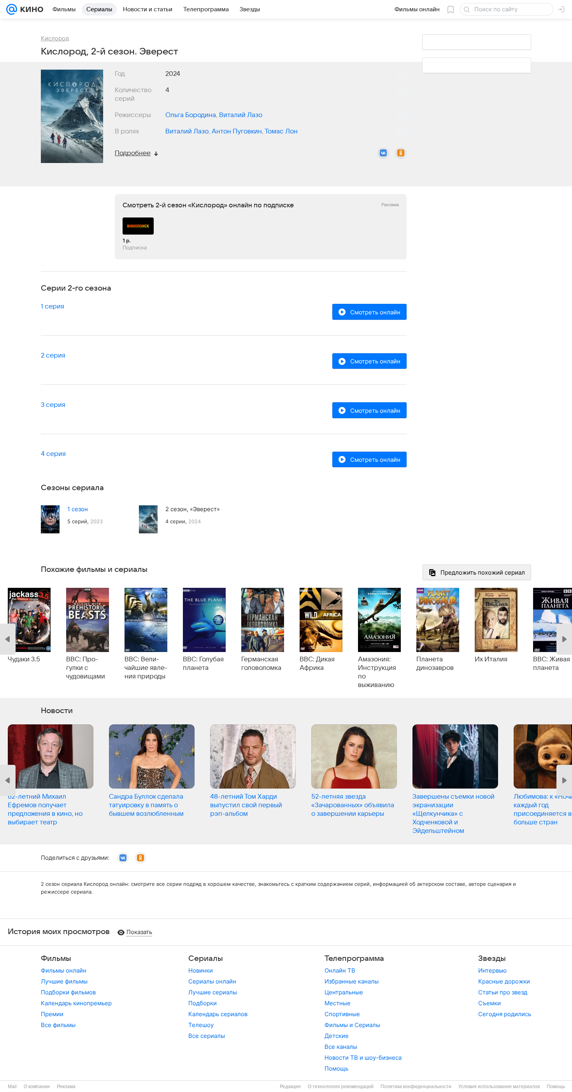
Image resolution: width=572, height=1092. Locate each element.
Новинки (200, 970)
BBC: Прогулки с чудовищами (85, 668)
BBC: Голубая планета (203, 663)
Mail (12, 1086)
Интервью (492, 970)
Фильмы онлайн (63, 970)
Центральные (344, 992)
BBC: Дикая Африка (317, 663)
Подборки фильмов (68, 992)
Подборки (202, 1003)
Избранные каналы (352, 981)
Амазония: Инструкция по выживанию (377, 672)
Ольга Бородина (190, 115)
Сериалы (205, 958)
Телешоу (201, 1025)
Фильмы (56, 958)
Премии (52, 1014)
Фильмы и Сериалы (352, 1025)
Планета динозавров (435, 663)
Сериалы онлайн (212, 981)
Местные (338, 1003)
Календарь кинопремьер (76, 1003)
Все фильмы (58, 1025)
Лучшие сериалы (212, 992)
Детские (337, 1035)
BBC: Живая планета (551, 663)
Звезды (492, 958)
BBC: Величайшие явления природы (146, 668)
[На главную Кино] (30, 9)
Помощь (336, 1068)
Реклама (66, 1086)
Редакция (290, 1086)
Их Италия (491, 659)
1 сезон (77, 509)
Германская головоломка (261, 663)
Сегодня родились (504, 1014)
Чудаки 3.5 (24, 659)
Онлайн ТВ (340, 970)
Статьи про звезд (502, 992)
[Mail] (11, 9)
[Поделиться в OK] (401, 153)
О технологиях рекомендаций (341, 1086)
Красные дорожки (504, 981)
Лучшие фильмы (64, 981)
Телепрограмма (354, 958)
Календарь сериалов (217, 1014)
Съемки (489, 1003)
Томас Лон (281, 131)
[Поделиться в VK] (383, 153)
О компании (37, 1086)
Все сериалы (206, 1035)
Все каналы (341, 1046)
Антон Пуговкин (237, 131)
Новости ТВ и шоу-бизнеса (363, 1057)
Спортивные (342, 1014)
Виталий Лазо (240, 115)
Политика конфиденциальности (416, 1086)
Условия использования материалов (499, 1086)
